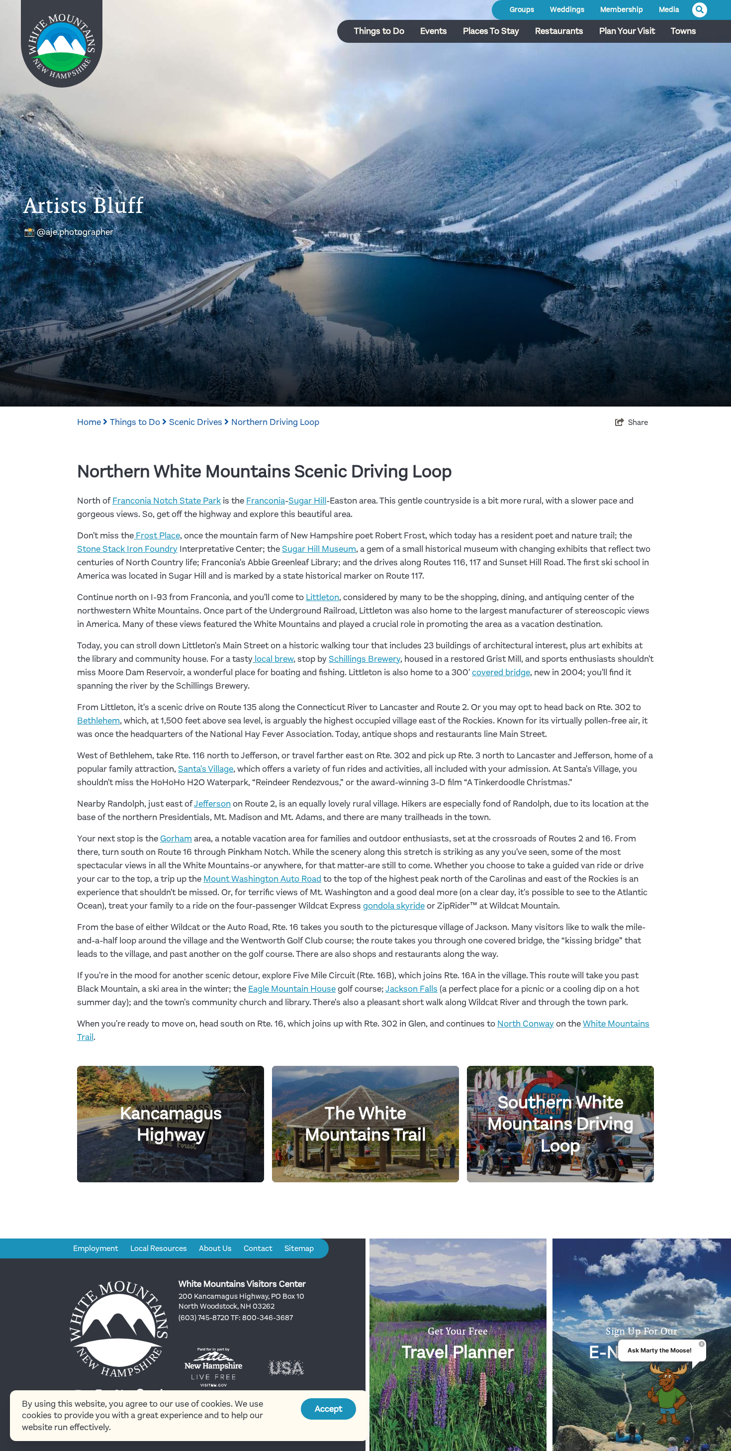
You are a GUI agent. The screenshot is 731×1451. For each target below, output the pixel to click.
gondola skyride (394, 906)
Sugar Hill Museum (319, 549)
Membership (621, 9)
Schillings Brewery (364, 659)
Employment (95, 1248)
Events (433, 31)
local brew (273, 659)
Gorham (176, 838)
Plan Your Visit (627, 31)
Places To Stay (491, 31)
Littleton (322, 597)
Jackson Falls (411, 989)
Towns (683, 31)
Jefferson (212, 804)
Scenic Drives (196, 422)
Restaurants (559, 31)
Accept (328, 1409)
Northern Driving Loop (275, 422)
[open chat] (670, 1393)
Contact (258, 1248)
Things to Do (379, 31)
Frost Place (157, 535)
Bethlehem (98, 721)
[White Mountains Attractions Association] (61, 47)
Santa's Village (205, 769)
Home (90, 422)
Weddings (567, 9)
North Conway (525, 1024)
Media (669, 9)
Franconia (265, 501)
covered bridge (501, 672)
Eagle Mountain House (292, 989)
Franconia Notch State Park (166, 501)
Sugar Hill (307, 501)
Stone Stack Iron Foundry (127, 549)
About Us (215, 1248)
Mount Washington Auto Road (262, 879)
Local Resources (158, 1248)
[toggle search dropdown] (699, 9)
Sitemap (299, 1248)
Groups (522, 9)
